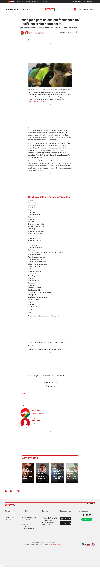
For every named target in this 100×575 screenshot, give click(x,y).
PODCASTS (8, 519)
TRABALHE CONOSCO (29, 528)
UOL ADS (50, 1)
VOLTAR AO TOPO (89, 503)
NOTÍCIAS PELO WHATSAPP (48, 522)
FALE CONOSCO (27, 524)
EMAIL (90, 1)
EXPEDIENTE (26, 522)
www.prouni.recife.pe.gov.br (37, 101)
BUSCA (75, 1)
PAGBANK (34, 1)
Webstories (30, 458)
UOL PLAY (45, 1)
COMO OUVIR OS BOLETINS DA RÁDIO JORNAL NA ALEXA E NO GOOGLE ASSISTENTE (50, 519)
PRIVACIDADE (27, 519)
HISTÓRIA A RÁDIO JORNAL (30, 517)
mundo (37, 398)
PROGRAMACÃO (46, 524)
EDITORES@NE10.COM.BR (55, 544)
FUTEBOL (7, 522)
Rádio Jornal (32, 32)
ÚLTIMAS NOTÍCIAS (9, 517)
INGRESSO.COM (21, 1)
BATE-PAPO (83, 1)
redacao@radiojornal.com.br (38, 413)
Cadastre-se (24, 9)
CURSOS (39, 1)
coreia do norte (26, 398)
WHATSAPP (88, 519)
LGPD (25, 526)
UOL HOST (28, 1)
